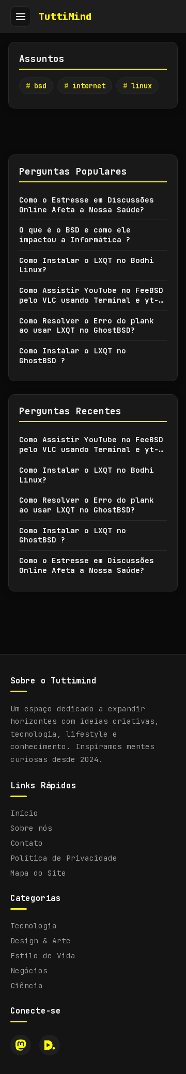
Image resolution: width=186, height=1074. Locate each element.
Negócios (29, 970)
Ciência (26, 985)
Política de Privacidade (63, 858)
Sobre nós (31, 828)
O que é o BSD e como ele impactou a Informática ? (75, 234)
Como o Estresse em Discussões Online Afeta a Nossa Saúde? (86, 204)
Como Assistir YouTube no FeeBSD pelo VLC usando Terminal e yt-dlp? (91, 295)
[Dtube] (49, 1045)
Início (24, 813)
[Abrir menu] (20, 16)
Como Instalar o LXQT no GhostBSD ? (72, 355)
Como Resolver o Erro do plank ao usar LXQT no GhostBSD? (86, 325)
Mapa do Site (38, 873)
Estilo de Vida (42, 955)
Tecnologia (33, 925)
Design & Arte (40, 940)
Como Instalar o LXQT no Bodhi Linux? (86, 265)
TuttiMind (65, 16)
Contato (26, 843)
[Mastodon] (20, 1045)
